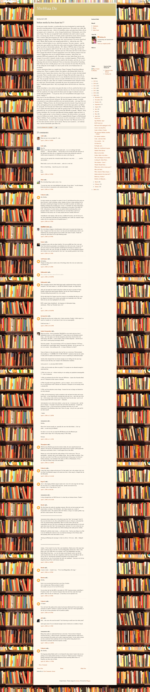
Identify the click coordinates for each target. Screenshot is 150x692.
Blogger (88, 681)
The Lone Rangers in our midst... (103, 157)
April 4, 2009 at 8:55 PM (47, 236)
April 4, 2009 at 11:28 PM (47, 415)
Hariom (43, 577)
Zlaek (42, 180)
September (97, 104)
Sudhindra (95, 26)
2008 (94, 189)
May (96, 114)
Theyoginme (44, 444)
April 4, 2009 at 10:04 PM (47, 310)
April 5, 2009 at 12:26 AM (47, 476)
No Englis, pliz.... (99, 146)
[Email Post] (56, 127)
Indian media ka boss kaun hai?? (102, 174)
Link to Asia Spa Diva (100, 128)
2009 (94, 95)
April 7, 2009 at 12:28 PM (47, 643)
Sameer (43, 242)
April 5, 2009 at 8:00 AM (47, 489)
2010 (94, 93)
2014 (94, 83)
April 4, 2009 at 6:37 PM (47, 221)
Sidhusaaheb (44, 272)
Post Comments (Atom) (49, 671)
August (97, 107)
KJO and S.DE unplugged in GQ (103, 125)
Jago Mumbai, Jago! (99, 120)
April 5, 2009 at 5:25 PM (47, 596)
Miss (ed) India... (99, 169)
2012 (94, 88)
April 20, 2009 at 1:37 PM (47, 661)
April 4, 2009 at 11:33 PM (47, 439)
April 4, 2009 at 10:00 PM (47, 277)
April (96, 116)
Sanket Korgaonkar (46, 331)
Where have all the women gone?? (103, 167)
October (97, 102)
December (97, 97)
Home (61, 668)
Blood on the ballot (99, 153)
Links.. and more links (100, 139)
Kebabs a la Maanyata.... (101, 179)
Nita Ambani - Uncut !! (100, 162)
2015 (94, 81)
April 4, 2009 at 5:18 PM (47, 140)
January (97, 186)
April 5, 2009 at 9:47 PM (47, 612)
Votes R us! (97, 118)
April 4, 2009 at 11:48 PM (47, 462)
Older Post (83, 668)
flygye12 (43, 481)
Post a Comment (43, 665)
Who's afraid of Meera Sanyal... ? (103, 172)
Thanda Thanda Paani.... (101, 164)
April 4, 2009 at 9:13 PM (47, 253)
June (96, 111)
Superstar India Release (109, 71)
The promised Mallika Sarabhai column (102, 133)
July (96, 109)
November (97, 100)
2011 (94, 90)
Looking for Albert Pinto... (101, 160)
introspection (44, 316)
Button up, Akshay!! (100, 176)
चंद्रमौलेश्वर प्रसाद (45, 227)
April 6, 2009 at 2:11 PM (47, 626)
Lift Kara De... (98, 143)
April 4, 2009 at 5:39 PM (47, 174)
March (96, 182)
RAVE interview (99, 123)
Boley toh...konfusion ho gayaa (102, 148)
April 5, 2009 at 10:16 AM (47, 499)
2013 (94, 86)
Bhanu (94, 28)
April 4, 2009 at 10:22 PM (47, 325)
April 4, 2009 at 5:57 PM (47, 189)
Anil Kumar (44, 259)
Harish (42, 505)
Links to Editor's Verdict (101, 130)
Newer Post (40, 668)
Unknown (43, 195)
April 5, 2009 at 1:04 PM (47, 562)
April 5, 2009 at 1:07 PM (47, 572)
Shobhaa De (47, 8)
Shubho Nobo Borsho (100, 150)
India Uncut (96, 30)
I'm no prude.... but (99, 141)
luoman (78, 681)
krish (42, 146)
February (97, 184)
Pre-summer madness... (100, 136)
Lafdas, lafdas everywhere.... (102, 155)
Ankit (42, 136)
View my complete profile (104, 43)
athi (42, 618)
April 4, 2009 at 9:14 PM (47, 267)
